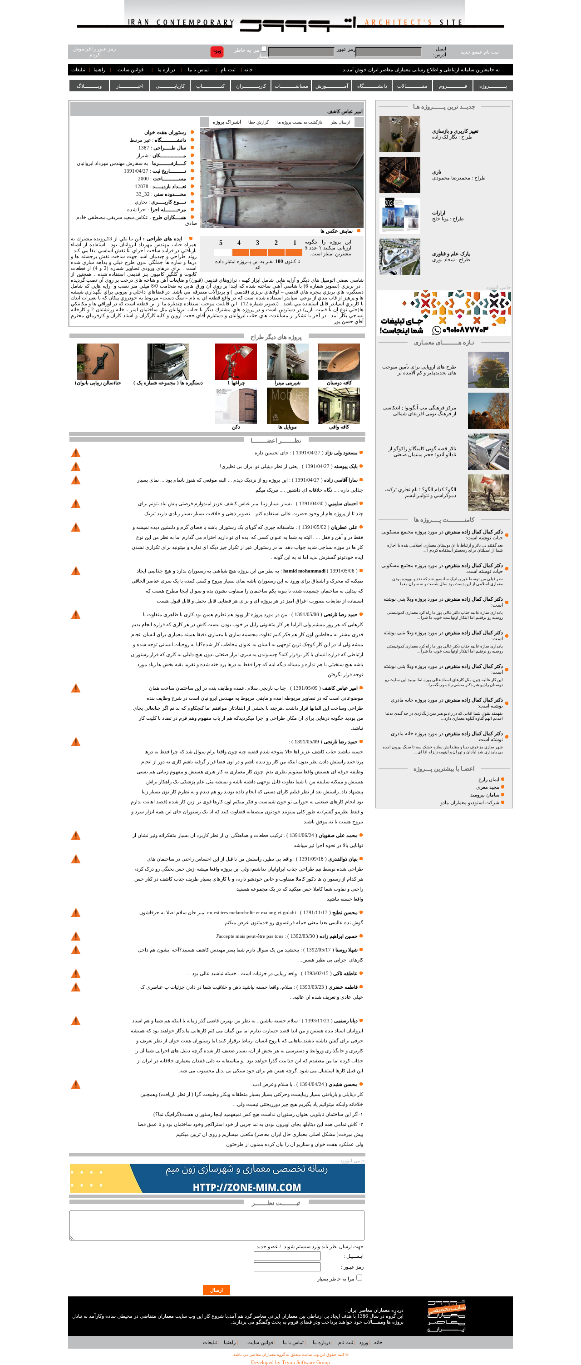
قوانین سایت (130, 69)
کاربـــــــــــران (251, 86)
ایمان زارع (488, 779)
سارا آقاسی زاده (341, 480)
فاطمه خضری (343, 987)
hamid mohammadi (304, 570)
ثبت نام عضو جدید (480, 52)
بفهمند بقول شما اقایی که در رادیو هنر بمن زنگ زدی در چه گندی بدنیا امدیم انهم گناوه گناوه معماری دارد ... (444, 716)
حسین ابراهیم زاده (339, 936)
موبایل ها (287, 426)
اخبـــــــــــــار (129, 86)
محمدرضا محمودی (451, 177)
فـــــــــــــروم (453, 86)
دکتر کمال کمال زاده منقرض (474, 531)
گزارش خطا (258, 122)
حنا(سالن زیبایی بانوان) (98, 382)
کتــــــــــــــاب (210, 86)
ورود (363, 1342)
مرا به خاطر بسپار (336, 1278)
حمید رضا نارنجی (340, 614)
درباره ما (166, 69)
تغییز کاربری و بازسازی (455, 131)
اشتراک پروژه (227, 122)
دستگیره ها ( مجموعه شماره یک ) (168, 382)
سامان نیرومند (484, 794)
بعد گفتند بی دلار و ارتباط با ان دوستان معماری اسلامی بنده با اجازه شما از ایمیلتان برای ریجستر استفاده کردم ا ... (445, 548)
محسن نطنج (345, 912)
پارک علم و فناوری (451, 253)
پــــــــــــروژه (493, 86)
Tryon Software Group (306, 1362)
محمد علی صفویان (338, 835)
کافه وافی (339, 426)
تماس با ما (198, 69)
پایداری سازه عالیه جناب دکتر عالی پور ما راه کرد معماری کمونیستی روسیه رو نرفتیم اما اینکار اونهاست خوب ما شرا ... (445, 615)
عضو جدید (267, 1246)
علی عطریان (344, 527)
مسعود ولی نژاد (341, 452)
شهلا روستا (346, 949)
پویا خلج (440, 218)
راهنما (99, 69)
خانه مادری (402, 699)
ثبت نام (228, 69)
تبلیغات (78, 69)
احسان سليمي (343, 503)
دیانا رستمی (346, 1020)
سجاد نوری (443, 259)
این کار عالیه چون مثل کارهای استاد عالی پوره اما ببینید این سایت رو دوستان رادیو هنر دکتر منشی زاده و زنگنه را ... (444, 682)
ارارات (438, 212)
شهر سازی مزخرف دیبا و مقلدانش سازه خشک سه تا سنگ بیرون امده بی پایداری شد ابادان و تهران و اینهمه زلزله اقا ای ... (443, 749)
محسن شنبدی (343, 1084)
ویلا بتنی (405, 599)
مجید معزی (487, 787)
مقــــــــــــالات (412, 86)
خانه (248, 69)
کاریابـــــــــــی (170, 86)
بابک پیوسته (346, 466)
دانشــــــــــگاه (372, 86)
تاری (436, 171)
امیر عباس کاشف (345, 111)
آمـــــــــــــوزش (331, 86)
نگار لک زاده (444, 137)
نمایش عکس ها (336, 231)
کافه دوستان (339, 382)
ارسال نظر (341, 122)
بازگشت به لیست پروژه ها (299, 122)
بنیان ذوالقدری (342, 859)
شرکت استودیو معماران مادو (469, 802)
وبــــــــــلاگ (89, 86)
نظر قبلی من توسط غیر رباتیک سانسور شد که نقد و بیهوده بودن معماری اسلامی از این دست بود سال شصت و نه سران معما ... (447, 581)
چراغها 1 (236, 382)
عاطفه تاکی (345, 973)
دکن (236, 426)
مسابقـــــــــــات (291, 86)
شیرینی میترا (287, 382)
